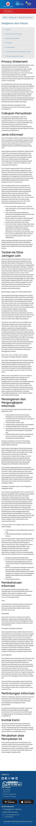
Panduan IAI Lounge (9, 796)
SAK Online (6, 792)
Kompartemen (10, 47)
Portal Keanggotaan (9, 794)
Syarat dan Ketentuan (10, 823)
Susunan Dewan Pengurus (13, 34)
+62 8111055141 (8, 817)
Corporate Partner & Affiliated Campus (18, 52)
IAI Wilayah (8, 43)
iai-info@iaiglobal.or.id (11, 814)
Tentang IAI (12, 17)
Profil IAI (7, 29)
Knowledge (6, 789)
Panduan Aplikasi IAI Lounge (14, 56)
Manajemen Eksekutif (12, 38)
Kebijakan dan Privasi (25, 823)
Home (5, 17)
